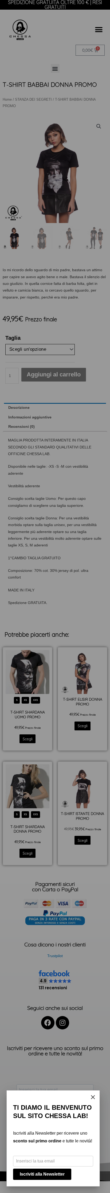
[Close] (93, 1097)
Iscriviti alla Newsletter (42, 1174)
